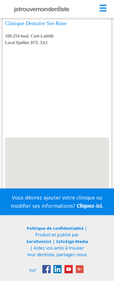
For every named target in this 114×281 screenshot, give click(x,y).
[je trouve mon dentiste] (41, 9)
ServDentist (38, 241)
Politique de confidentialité (55, 228)
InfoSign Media (72, 241)
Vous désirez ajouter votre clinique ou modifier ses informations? (57, 201)
